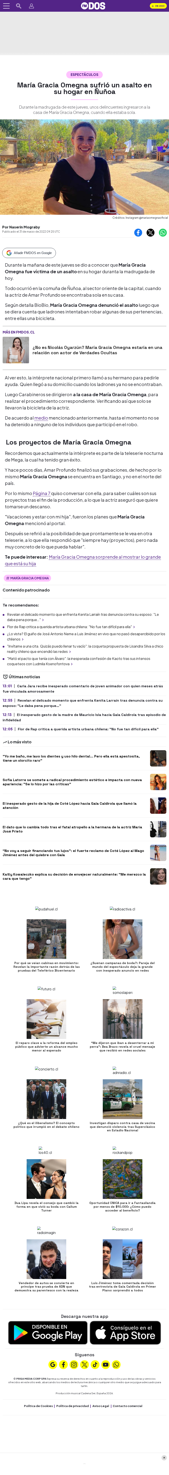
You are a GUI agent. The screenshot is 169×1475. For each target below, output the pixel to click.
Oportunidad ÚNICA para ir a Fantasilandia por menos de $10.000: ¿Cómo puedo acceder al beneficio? (122, 1206)
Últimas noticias (24, 676)
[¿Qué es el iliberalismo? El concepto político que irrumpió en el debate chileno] (46, 1099)
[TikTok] (95, 1364)
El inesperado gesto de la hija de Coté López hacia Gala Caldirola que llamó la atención (70, 805)
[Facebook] (63, 1364)
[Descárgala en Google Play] (48, 1332)
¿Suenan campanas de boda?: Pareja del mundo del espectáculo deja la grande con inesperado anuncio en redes (122, 966)
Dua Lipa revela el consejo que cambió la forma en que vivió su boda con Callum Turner (47, 1206)
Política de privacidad (72, 1406)
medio (41, 417)
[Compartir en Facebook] (138, 233)
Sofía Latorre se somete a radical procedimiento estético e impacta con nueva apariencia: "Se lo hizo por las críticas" (72, 782)
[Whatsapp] (116, 1364)
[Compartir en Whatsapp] (163, 233)
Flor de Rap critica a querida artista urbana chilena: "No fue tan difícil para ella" (69, 626)
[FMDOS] (93, 5)
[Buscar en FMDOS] (18, 5)
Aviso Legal (100, 1406)
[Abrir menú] (6, 6)
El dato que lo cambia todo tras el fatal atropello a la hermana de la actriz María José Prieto (72, 829)
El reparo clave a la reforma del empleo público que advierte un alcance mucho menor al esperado (46, 1046)
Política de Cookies (38, 1406)
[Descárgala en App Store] (125, 1332)
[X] (84, 1364)
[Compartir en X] (150, 233)
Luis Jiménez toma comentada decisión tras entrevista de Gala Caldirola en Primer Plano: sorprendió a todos (122, 1286)
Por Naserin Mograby (21, 227)
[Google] (53, 1364)
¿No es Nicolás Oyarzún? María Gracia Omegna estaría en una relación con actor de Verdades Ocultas (97, 350)
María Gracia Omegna (29, 578)
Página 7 (41, 493)
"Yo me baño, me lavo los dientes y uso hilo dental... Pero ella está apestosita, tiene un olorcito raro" (71, 758)
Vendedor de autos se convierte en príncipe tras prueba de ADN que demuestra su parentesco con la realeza (46, 1286)
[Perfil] (31, 5)
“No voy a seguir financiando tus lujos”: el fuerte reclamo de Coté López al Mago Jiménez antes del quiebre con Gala (73, 852)
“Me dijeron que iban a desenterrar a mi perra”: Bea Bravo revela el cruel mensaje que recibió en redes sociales (122, 1046)
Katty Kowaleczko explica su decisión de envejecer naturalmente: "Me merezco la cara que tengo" (74, 876)
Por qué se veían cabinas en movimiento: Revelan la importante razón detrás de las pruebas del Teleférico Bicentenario (46, 966)
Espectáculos (84, 74)
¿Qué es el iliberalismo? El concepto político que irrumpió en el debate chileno (46, 1125)
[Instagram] (74, 1364)
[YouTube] (105, 1364)
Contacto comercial (127, 1406)
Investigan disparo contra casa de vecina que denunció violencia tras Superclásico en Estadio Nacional (122, 1126)
